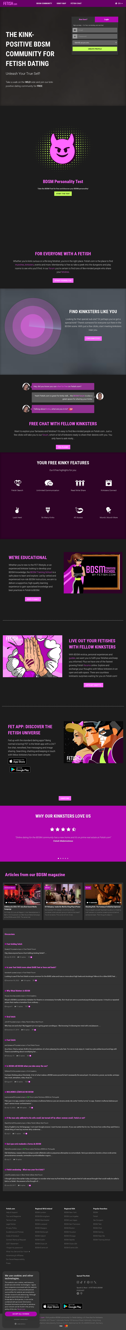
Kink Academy (31, 996)
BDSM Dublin (40, 1240)
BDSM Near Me (99, 1236)
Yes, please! (63, 447)
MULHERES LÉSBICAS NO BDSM (20, 1092)
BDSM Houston (70, 1232)
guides (72, 658)
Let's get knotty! (93, 685)
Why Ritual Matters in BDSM (18, 990)
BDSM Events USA (71, 1248)
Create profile (95, 49)
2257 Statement (12, 1244)
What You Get (11, 1252)
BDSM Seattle (69, 1240)
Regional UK (40, 1209)
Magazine (17, 1216)
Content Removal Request (16, 1240)
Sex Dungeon (98, 1220)
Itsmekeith (8, 972)
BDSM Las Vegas (70, 1220)
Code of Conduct (12, 1236)
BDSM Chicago (70, 1236)
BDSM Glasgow (41, 1228)
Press (8, 1263)
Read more (21, 1309)
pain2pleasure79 (10, 1045)
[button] (21, 1323)
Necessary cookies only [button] (21, 1319)
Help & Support (12, 1212)
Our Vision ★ (25, 1252)
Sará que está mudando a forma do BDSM (24, 1144)
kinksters (29, 264)
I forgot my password (14, 1248)
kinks (48, 409)
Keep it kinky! (33, 599)
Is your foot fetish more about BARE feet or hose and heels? (31, 967)
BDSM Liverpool (41, 1224)
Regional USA (69, 1209)
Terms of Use (11, 1220)
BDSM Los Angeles (71, 1216)
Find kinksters (93, 339)
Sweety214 (8, 949)
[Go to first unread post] (6, 944)
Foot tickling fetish (14, 944)
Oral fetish (11, 1016)
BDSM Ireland (40, 1236)
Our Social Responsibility (15, 1259)
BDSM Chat (97, 1228)
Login (106, 19)
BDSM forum (79, 396)
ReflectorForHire (10, 1071)
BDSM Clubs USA (70, 1244)
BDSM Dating (98, 1232)
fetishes (65, 272)
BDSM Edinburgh (41, 1232)
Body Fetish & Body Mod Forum (32, 1022)
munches (19, 264)
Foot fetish (11, 1040)
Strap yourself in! (63, 280)
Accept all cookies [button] (21, 1314)
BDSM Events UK (41, 1248)
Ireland (49, 1209)
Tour (8, 1216)
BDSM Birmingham (42, 1216)
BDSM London (40, 1212)
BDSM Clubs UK (41, 1244)
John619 (8, 1022)
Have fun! (65, 798)
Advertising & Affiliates (14, 1255)
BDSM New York (70, 1212)
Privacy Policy (11, 1228)
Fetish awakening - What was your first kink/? (26, 1169)
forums (87, 665)
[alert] (20, 1299)
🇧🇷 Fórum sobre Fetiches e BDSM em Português (43, 1097)
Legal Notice (11, 1224)
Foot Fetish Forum (30, 949)
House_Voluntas (10, 996)
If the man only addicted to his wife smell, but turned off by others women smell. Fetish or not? (46, 1118)
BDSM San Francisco (72, 1224)
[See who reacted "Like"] (31, 957)
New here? (83, 19)
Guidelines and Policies (15, 1232)
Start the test (63, 194)
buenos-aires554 (10, 1097)
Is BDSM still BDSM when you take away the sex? (27, 1066)
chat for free (62, 386)
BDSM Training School (41, 572)
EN (119, 3)
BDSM (95, 1212)
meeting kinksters (112, 326)
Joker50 (7, 1175)
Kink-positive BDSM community (57, 1317)
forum (52, 268)
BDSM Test (97, 1224)
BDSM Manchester (42, 1220)
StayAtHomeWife (10, 1123)
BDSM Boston (69, 1228)
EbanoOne (8, 1149)
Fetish (95, 1216)
